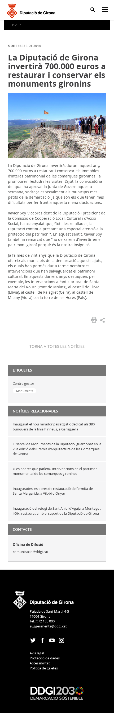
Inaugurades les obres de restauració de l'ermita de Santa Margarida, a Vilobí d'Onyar (53, 491)
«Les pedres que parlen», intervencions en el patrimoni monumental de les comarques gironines (55, 471)
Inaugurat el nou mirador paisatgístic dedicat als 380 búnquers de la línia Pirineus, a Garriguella (54, 426)
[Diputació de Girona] (32, 10)
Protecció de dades (45, 658)
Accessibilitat (40, 663)
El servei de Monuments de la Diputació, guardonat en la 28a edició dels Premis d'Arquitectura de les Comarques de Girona (57, 449)
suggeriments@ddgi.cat (48, 626)
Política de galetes (44, 668)
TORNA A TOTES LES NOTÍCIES (57, 346)
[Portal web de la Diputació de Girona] (43, 598)
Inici (15, 25)
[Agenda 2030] (57, 693)
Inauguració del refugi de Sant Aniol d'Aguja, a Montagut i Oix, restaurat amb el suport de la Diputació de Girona (57, 511)
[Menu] (106, 10)
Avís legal (37, 653)
